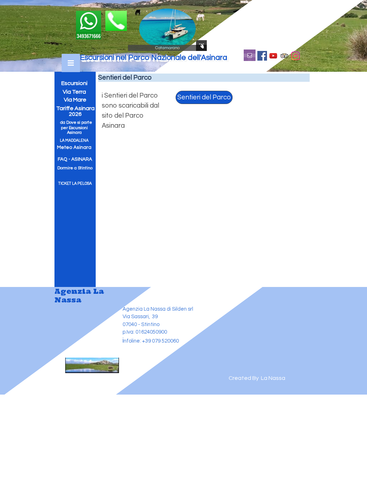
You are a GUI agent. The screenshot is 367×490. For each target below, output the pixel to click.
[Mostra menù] (71, 63)
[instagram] (295, 55)
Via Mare (75, 100)
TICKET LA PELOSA (75, 183)
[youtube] (273, 55)
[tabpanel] (132, 111)
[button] (116, 14)
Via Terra (74, 92)
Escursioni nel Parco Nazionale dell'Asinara (153, 57)
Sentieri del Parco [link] (204, 97)
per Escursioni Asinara (75, 130)
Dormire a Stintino (74, 168)
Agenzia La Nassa (80, 295)
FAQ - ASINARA (75, 159)
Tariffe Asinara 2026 (76, 111)
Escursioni (74, 83)
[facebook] (262, 55)
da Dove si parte (76, 122)
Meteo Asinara (74, 147)
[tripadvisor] (284, 55)
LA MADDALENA (74, 140)
